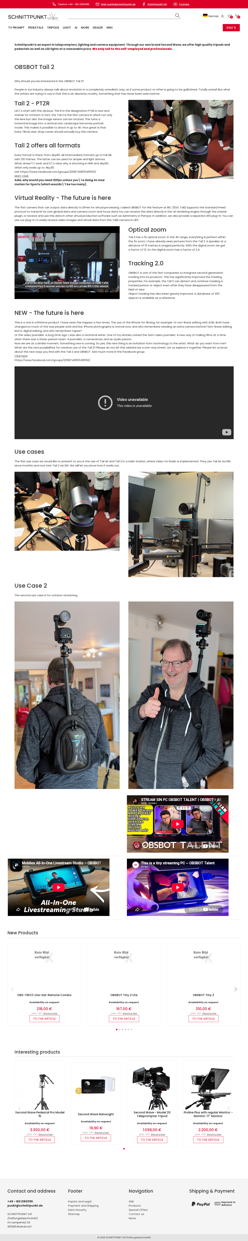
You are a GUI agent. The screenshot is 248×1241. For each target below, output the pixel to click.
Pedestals (35, 27)
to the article (44, 1019)
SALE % (231, 27)
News (132, 1218)
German (213, 16)
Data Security (77, 1210)
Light (67, 27)
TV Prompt (16, 27)
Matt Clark (22, 176)
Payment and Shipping (83, 1206)
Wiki (109, 27)
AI (76, 27)
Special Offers (138, 1210)
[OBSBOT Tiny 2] (203, 964)
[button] (116, 1029)
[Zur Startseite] (33, 21)
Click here (21, 356)
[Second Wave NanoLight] (96, 1101)
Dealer (98, 27)
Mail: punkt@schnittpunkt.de (118, 4)
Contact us (136, 1214)
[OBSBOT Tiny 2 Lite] (124, 964)
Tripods (53, 27)
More (85, 27)
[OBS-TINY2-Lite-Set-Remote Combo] (44, 964)
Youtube (184, 4)
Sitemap (74, 1214)
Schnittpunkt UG (157, 4)
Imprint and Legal (79, 1201)
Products (135, 1206)
